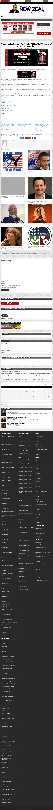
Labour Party (38, 486)
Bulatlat (3, 643)
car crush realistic (5, 379)
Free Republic (4, 493)
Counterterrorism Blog (6, 480)
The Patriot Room (5, 596)
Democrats (3, 135)
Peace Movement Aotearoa (41, 504)
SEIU (19, 558)
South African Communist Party (42, 580)
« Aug (2, 404)
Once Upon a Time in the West (7, 550)
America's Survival (5, 441)
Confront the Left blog (6, 477)
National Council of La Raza (24, 529)
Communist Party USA (26, 134)
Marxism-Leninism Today (6, 767)
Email (2, 281)
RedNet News (4, 775)
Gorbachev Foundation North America (26, 502)
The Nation (20, 573)
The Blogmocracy (5, 588)
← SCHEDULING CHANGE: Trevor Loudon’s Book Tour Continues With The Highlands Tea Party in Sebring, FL (23, 253)
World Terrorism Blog (6, 629)
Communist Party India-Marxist (8, 665)
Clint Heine (37, 439)
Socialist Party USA (22, 560)
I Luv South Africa (5, 508)
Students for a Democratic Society (25, 563)
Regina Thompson (8, 110)
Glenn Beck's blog (5, 503)
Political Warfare (5, 555)
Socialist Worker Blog (40, 509)
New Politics (21, 535)
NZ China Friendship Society (41, 494)
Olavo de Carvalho (5, 547)
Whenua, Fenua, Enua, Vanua (7, 728)
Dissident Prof (4, 490)
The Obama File (4, 593)
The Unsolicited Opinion (6, 609)
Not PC (36, 444)
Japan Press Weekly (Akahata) (7, 686)
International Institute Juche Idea (8, 678)
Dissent (20, 500)
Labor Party (20, 519)
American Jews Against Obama (7, 444)
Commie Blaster (4, 475)
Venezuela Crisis (4, 624)
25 (19, 398)
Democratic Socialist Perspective (8, 670)
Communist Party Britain (40, 544)
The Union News (4, 606)
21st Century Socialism (10, 134)
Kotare (36, 483)
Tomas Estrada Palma (5, 614)
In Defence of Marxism (6, 745)
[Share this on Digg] (32, 138)
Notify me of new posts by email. (9, 287)
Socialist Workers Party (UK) (41, 571)
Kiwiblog (37, 441)
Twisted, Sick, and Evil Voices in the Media (10, 345)
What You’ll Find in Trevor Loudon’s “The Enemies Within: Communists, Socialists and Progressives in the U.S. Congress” (42, 125)
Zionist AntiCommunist (6, 635)
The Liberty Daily (5, 591)
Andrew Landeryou (5, 449)
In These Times (21, 508)
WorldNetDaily (4, 632)
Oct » (5, 404)
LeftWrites (3, 703)
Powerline (3, 560)
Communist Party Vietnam (6, 668)
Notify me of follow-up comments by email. (11, 285)
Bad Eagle (3, 459)
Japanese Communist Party (7, 688)
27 (33, 398)
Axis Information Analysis (6, 454)
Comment (3, 264)
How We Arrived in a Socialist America (14, 371)
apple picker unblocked (6, 375)
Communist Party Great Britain (41, 547)
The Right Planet (4, 601)
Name (2, 279)
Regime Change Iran (5, 562)
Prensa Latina (38, 536)
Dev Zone (37, 460)
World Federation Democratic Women (9, 789)
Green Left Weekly (5, 673)
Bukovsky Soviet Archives (6, 462)
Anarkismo (3, 738)
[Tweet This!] (21, 138)
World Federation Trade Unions (8, 794)
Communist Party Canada (23, 445)
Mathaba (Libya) (38, 577)
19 (26, 396)
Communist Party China (6, 659)
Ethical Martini (38, 463)
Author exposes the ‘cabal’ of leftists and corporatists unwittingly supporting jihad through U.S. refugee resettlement (39, 201)
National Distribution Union (41, 491)
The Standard (38, 514)
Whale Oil (37, 454)
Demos (19, 497)
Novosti (37, 566)
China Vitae (3, 651)
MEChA (20, 524)
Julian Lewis (4, 526)
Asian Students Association (7, 641)
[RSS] (50, 3)
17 (12, 396)
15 (48, 393)
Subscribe (5, 315)
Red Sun (3, 769)
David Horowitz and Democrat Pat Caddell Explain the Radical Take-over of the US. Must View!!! (32, 373)
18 (19, 396)
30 (5, 401)
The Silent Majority (5, 604)
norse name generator (6, 373)
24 (12, 398)
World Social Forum (5, 799)
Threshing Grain (4, 611)
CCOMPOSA (3, 648)
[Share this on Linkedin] (28, 138)
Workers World (21, 584)
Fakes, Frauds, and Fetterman (7, 343)
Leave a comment (30, 48)
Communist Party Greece (40, 549)
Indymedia (37, 481)
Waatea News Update (39, 519)
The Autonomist (4, 583)
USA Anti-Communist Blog (6, 619)
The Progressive (22, 576)
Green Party (38, 473)
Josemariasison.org (5, 691)
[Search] (51, 3)
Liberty (20, 41)
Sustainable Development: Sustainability (9, 223)
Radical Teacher (21, 553)
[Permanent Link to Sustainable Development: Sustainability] (13, 213)
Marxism (12, 135)
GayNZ (36, 468)
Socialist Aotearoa (39, 506)
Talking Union (21, 566)
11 (19, 393)
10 (12, 393)
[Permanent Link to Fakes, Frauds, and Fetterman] (3, 413)
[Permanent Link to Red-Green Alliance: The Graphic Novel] (3, 425)
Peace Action (21, 542)
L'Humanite (37, 561)
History (7, 135)
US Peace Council (22, 581)
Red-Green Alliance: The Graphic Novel (9, 348)
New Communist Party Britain (41, 564)
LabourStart (4, 762)
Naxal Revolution (5, 708)
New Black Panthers (22, 532)
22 (48, 396)
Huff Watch (3, 506)
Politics (15, 135)
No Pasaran (3, 542)
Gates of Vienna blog (5, 500)
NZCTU (37, 496)
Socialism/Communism (26, 41)
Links (2, 705)
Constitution (34, 134)
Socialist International (6, 781)
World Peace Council (5, 797)
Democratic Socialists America (24, 453)
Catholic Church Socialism (6, 350)
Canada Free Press (5, 464)
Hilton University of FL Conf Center (8, 105)
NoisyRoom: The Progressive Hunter (9, 544)
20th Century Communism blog (7, 436)
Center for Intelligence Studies (7, 467)
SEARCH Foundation (5, 721)
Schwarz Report (4, 575)
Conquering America (32, 171)
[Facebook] (45, 3)
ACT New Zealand (39, 436)
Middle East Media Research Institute (9, 537)
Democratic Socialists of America (44, 134)
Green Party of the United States (25, 505)
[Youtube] (48, 3)
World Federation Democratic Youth (8, 791)
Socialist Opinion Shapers (34, 41)
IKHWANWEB (4, 675)
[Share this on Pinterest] (26, 138)
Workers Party (38, 522)
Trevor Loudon (20, 135)
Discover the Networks (6, 488)
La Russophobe (4, 529)
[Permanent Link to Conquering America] (40, 160)
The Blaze (3, 586)
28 (40, 398)
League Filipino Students (6, 700)
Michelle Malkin (4, 534)
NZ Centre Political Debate (41, 446)
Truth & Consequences (6, 617)
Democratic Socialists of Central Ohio (26, 495)
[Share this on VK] (35, 138)
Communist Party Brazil (40, 528)
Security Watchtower (5, 578)
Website (3, 283)
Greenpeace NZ (38, 478)
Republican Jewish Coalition (7, 565)
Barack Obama (16, 41)
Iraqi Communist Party (6, 681)
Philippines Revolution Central (7, 718)
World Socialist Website (6, 802)
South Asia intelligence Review (7, 580)
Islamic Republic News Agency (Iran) (9, 683)
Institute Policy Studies (23, 510)
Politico (3, 557)
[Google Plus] (47, 3)
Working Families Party (23, 586)
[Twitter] (44, 3)
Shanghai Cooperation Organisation (8, 723)
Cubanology (3, 482)
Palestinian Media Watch (6, 552)
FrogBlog (37, 465)
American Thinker (5, 446)
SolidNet (3, 784)
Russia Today (38, 569)
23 (5, 398)
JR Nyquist (3, 524)
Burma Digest (4, 646)
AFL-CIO (20, 439)
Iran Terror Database (5, 519)
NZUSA (37, 499)
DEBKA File (3, 485)
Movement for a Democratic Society (25, 527)
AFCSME (20, 436)
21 (40, 396)
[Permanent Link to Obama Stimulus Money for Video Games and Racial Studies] (40, 236)
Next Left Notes (21, 537)
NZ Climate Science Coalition (41, 449)
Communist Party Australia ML (7, 656)
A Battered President (5, 352)
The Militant (21, 571)
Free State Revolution (6, 495)
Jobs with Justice (22, 517)
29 (48, 398)
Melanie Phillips (4, 531)
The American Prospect (23, 568)
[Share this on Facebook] (23, 138)
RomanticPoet (4, 570)
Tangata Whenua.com (39, 512)
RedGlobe (3, 772)
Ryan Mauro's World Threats (7, 573)
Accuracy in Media (5, 439)
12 (26, 393)
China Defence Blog (5, 472)
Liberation (37, 488)
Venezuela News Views (6, 627)
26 (26, 398)
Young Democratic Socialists (24, 589)
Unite (36, 517)
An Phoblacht (38, 542)
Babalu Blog (3, 457)
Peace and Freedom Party (23, 545)
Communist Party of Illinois (24, 448)
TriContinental (4, 786)
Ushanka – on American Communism (9, 622)
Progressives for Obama (23, 550)
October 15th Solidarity (40, 501)
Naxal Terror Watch (5, 539)
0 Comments (16, 412)
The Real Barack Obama (6, 599)
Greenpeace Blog (39, 476)
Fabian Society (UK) (39, 556)
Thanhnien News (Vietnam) (7, 726)
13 (33, 393)
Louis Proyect (21, 522)
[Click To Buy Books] (18, 33)
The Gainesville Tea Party (6, 101)
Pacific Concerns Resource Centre (8, 710)
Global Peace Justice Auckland (41, 470)
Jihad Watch (4, 521)
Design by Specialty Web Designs (26, 808)
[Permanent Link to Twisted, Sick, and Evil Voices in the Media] (3, 419)
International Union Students (7, 755)
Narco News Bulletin (39, 533)
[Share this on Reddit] (30, 138)
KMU (2, 694)
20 (33, 396)
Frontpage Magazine (5, 498)
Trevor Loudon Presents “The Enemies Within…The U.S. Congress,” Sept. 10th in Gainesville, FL (26, 45)
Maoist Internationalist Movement (8, 764)
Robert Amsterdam (5, 568)
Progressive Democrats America (25, 548)
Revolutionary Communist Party (25, 555)
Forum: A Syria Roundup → (46, 254)
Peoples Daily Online (5, 713)
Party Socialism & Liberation (24, 540)
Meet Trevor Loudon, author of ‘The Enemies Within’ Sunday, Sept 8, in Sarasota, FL (25, 124)
